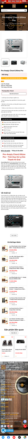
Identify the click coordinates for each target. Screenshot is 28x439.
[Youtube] (8, 426)
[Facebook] (5, 426)
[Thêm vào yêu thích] (12, 337)
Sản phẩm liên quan (14, 329)
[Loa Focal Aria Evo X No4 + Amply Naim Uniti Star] (5, 311)
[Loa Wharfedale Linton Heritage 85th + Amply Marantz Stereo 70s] (5, 248)
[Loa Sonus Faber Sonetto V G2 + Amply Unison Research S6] (5, 300)
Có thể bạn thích (14, 242)
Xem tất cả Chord (14, 93)
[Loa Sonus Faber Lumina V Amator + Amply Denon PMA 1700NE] (5, 290)
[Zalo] (2, 426)
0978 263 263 (10, 391)
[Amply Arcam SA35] (21, 342)
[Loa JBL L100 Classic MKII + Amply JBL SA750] (5, 259)
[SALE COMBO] (14, 1)
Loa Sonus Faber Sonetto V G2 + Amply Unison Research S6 (17, 298)
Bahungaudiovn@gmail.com (11, 393)
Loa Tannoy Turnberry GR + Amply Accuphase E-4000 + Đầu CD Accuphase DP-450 (16, 319)
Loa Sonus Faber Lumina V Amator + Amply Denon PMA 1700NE (17, 288)
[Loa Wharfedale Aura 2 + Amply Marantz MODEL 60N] (5, 280)
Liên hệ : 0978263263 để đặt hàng (14, 78)
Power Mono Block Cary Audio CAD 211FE (7, 350)
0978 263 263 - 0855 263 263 (9, 414)
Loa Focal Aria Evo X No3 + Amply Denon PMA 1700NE (16, 267)
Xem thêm (14, 235)
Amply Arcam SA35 (20, 349)
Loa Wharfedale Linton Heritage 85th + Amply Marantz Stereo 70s (17, 246)
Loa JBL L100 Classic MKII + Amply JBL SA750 (16, 257)
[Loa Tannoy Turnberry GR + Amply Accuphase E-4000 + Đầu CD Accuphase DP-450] (5, 321)
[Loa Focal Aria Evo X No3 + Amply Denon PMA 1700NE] (5, 269)
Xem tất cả (14, 332)
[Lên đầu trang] (25, 433)
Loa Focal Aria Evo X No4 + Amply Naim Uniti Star (16, 309)
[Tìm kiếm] (25, 10)
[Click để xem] (14, 45)
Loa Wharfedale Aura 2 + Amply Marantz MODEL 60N (17, 278)
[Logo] (14, 6)
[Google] (11, 426)
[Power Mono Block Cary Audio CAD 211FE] (7, 342)
